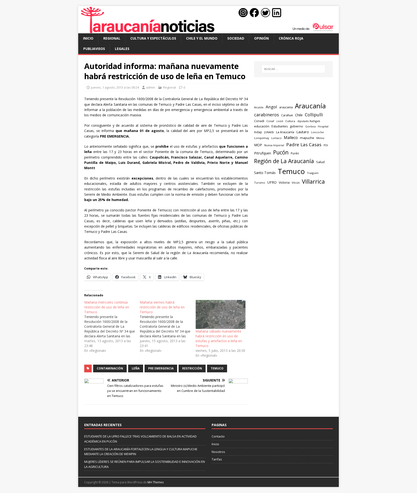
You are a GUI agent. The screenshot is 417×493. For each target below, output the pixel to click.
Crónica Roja (291, 38)
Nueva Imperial (274, 145)
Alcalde (259, 107)
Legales (122, 48)
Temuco (217, 368)
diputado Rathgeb (308, 121)
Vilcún (296, 182)
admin (150, 87)
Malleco (291, 137)
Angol (271, 107)
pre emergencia (161, 368)
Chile (299, 114)
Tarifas (217, 459)
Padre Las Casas (303, 144)
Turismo (259, 182)
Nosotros (218, 452)
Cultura (290, 121)
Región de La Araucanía (284, 161)
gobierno (296, 126)
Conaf (270, 121)
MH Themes (155, 482)
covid (279, 121)
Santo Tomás (265, 172)
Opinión (261, 38)
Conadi (259, 121)
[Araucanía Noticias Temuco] (208, 30)
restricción (192, 368)
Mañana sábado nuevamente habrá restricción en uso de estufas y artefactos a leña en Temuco (218, 338)
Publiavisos (94, 48)
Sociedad (235, 38)
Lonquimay (261, 138)
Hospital (323, 126)
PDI (326, 145)
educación (261, 126)
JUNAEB (269, 132)
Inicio (88, 38)
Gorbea (310, 126)
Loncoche (317, 132)
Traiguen (313, 173)
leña (135, 368)
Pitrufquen (262, 153)
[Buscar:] (293, 69)
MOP (258, 145)
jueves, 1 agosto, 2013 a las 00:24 (115, 87)
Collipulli (314, 115)
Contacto (218, 436)
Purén (295, 153)
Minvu (320, 138)
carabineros (266, 115)
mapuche (307, 138)
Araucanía (310, 105)
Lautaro (302, 132)
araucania (286, 107)
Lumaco (276, 138)
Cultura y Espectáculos (153, 38)
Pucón (281, 152)
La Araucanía (285, 132)
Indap (258, 132)
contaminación (110, 368)
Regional (111, 38)
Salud (320, 162)
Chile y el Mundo (201, 38)
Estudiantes (279, 126)
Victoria (284, 182)
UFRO (272, 182)
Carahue (287, 115)
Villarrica (313, 181)
